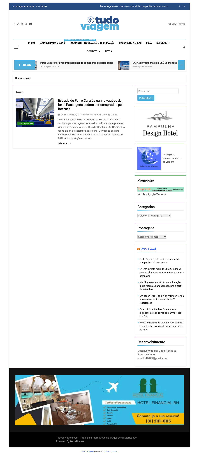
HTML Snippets (88, 452)
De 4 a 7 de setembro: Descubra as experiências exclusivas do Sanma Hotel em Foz (161, 313)
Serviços (161, 43)
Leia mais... (63, 143)
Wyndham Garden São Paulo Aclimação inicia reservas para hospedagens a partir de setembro (161, 286)
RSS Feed (148, 249)
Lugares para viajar (53, 41)
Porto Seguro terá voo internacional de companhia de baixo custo (134, 6)
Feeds (108, 51)
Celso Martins (67, 114)
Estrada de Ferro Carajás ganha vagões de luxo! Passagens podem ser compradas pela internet (91, 105)
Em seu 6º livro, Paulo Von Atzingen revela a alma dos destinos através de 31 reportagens (162, 299)
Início (31, 43)
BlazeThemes (77, 441)
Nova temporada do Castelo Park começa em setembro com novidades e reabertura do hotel (161, 326)
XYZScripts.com (111, 452)
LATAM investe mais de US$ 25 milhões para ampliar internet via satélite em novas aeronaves (162, 272)
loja (149, 43)
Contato (92, 51)
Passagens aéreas (130, 43)
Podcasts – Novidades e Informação (92, 43)
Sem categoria (26, 123)
